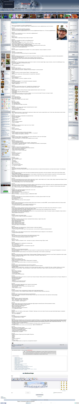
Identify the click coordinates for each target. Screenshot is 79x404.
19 (70, 63)
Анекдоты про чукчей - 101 (70, 112)
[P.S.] (12, 379)
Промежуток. (71, 75)
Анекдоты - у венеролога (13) (71, 102)
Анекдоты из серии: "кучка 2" (19, 358)
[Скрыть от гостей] (31, 378)
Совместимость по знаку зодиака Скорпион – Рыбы (71, 92)
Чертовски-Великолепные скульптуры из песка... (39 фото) (6, 81)
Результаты (70, 81)
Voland (16, 344)
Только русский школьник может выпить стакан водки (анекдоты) (24, 366)
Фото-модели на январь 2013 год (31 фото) (7, 71)
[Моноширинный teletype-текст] (29, 379)
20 (71, 63)
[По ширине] (21, 378)
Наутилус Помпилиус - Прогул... (72, 47)
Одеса (20, 345)
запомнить (71, 34)
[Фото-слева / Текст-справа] (19, 379)
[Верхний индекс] (26, 378)
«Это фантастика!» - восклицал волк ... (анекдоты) (21, 367)
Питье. (71, 72)
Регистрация (75, 35)
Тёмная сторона (3, 49)
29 (74, 64)
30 (75, 64)
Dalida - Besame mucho (75, 45)
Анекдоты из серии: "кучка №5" (19, 360)
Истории (2, 48)
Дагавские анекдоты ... (18, 362)
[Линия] (31, 379)
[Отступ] (22, 378)
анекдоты (17, 345)
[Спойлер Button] (27, 379)
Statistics (74, 135)
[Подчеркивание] (14, 378)
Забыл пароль (71, 35)
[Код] (21, 379)
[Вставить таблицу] (28, 378)
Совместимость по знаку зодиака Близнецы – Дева (71, 95)
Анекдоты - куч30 (17, 363)
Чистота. (71, 78)
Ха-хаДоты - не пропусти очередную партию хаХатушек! (22, 368)
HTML (2, 37)
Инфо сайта (3, 397)
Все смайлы (64, 390)
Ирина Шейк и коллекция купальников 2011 (6, 74)
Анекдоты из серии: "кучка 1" (19, 359)
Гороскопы (3, 33)
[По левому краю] (17, 378)
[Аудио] (35, 379)
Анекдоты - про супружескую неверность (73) (71, 110)
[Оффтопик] (24, 379)
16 (75, 62)
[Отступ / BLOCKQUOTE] (24, 378)
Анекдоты (2, 46)
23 (75, 63)
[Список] (29, 378)
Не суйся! (70, 116)
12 (70, 62)
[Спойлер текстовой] (26, 379)
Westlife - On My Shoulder (72, 42)
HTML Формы (4, 38)
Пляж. (70, 73)
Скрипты (3, 42)
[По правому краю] (20, 378)
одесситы (14, 345)
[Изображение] (16, 379)
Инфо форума (3, 398)
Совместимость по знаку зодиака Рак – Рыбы (71, 99)
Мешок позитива (4, 35)
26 (70, 64)
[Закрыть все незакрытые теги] (36, 378)
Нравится (27, 347)
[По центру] (19, 378)
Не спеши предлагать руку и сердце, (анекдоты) (21, 365)
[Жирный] (12, 378)
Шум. (70, 79)
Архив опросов (74, 81)
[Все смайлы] (32, 378)
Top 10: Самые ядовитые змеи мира (7, 84)
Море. (70, 71)
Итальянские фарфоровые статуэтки (6, 89)
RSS (76, 10)
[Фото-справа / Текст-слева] (20, 379)
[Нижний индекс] (25, 378)
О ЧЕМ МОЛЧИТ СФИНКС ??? (71, 86)
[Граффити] (36, 379)
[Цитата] (23, 379)
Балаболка (39, 396)
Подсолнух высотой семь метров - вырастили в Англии (7, 87)
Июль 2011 (75, 58)
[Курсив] (13, 378)
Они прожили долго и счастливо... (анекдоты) (21, 369)
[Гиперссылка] (13, 379)
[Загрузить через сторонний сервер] (17, 379)
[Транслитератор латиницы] (35, 378)
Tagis (2, 396)
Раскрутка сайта (4, 36)
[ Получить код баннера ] (5, 192)
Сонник (3, 34)
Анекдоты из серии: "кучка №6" (19, 361)
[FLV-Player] (33, 379)
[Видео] (32, 379)
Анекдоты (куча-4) (17, 357)
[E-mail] (14, 379)
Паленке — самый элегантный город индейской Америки (71, 89)
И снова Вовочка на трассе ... (19, 364)
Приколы (2, 47)
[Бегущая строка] (15, 378)
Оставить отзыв (4, 32)
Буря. (70, 69)
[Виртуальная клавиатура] (34, 378)
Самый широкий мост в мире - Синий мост (7, 79)
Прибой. (71, 74)
